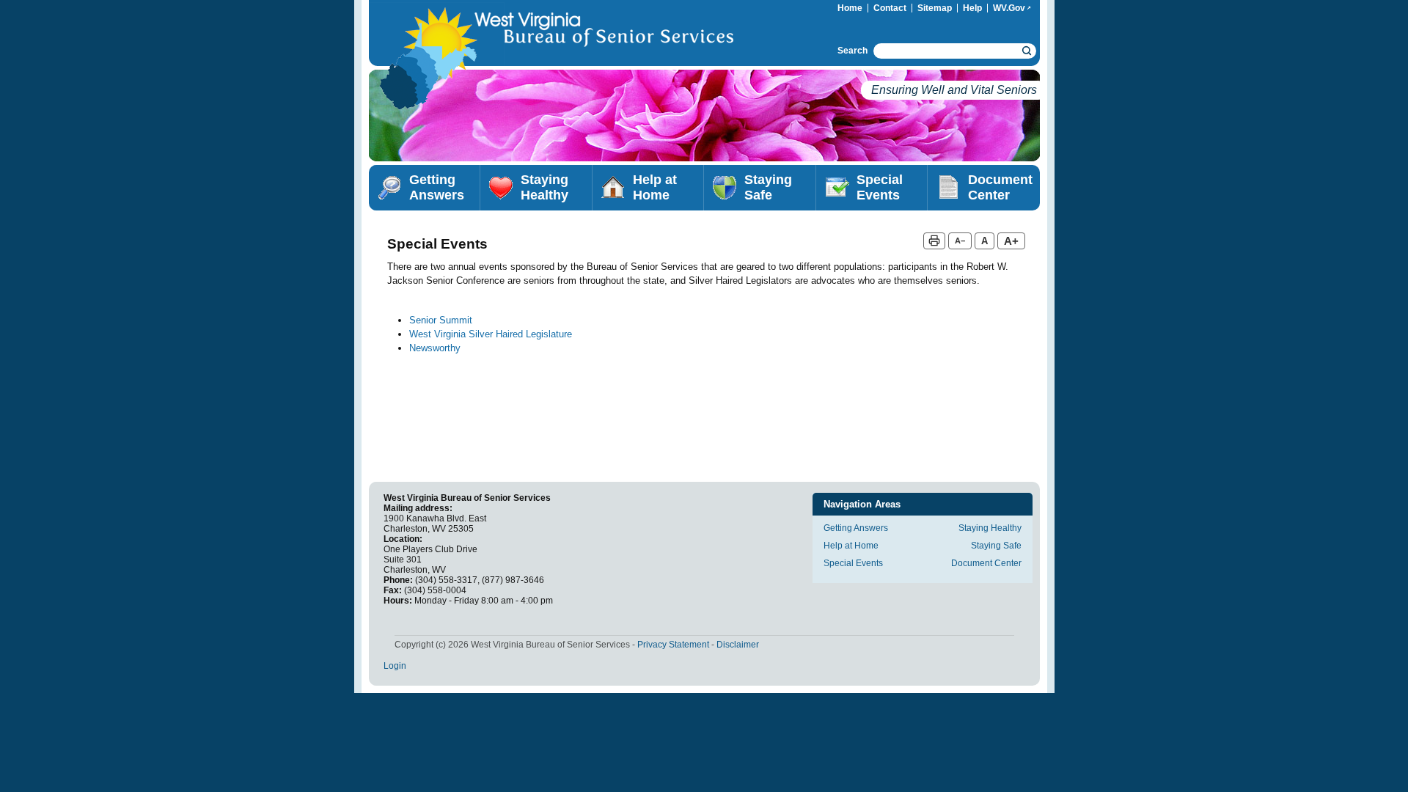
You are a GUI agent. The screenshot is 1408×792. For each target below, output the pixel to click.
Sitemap (934, 8)
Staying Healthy (544, 187)
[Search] (1027, 51)
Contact (889, 8)
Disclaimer (737, 644)
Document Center (1000, 187)
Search (852, 50)
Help (972, 8)
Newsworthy (435, 347)
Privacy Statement (673, 644)
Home (849, 8)
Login (395, 666)
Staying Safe (768, 187)
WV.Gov (1014, 8)
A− (960, 240)
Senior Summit (440, 320)
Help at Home (655, 187)
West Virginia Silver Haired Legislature (490, 334)
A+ (1011, 241)
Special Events (880, 187)
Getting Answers (436, 187)
